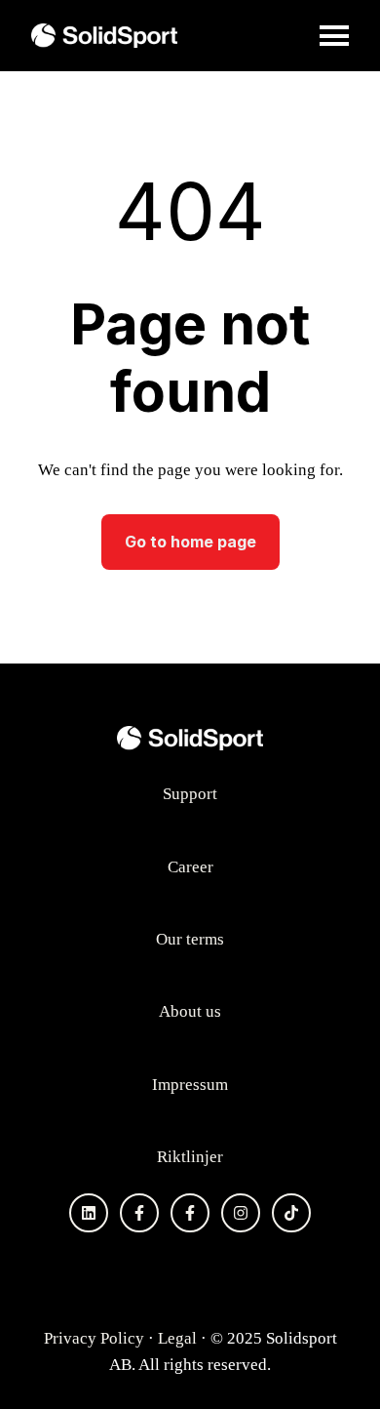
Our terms (190, 939)
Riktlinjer (190, 1156)
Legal (177, 1338)
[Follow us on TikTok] (291, 1212)
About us (190, 1011)
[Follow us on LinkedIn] (88, 1212)
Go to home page (190, 541)
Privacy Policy (94, 1338)
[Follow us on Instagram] (240, 1212)
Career (190, 867)
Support (190, 794)
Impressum (190, 1084)
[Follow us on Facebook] (139, 1212)
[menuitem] (190, 794)
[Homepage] (104, 35)
